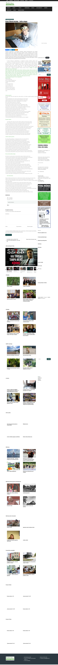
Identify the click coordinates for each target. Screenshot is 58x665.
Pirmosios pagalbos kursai (42, 232)
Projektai (20, 7)
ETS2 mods (39, 268)
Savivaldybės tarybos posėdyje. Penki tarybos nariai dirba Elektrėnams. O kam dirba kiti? (13, 240)
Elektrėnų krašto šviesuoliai (9, 19)
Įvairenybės (45, 7)
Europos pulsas (9, 10)
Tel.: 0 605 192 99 (31, 0)
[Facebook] (6, 50)
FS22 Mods (39, 247)
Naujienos (14, 7)
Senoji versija (22, 0)
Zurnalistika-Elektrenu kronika (41, 57)
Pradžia (7, 0)
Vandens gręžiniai (40, 297)
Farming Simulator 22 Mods (42, 282)
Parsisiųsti (47, 57)
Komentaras (7, 213)
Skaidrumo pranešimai (21, 10)
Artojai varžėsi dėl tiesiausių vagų (31, 239)
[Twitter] (10, 50)
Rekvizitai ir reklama (16, 0)
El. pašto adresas (18, 226)
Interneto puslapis (30, 226)
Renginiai (14, 10)
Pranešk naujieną (27, 7)
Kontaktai (26, 0)
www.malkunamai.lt (40, 180)
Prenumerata (11, 0)
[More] (16, 50)
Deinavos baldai (40, 262)
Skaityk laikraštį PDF (39, 7)
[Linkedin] (13, 50)
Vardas (6, 226)
